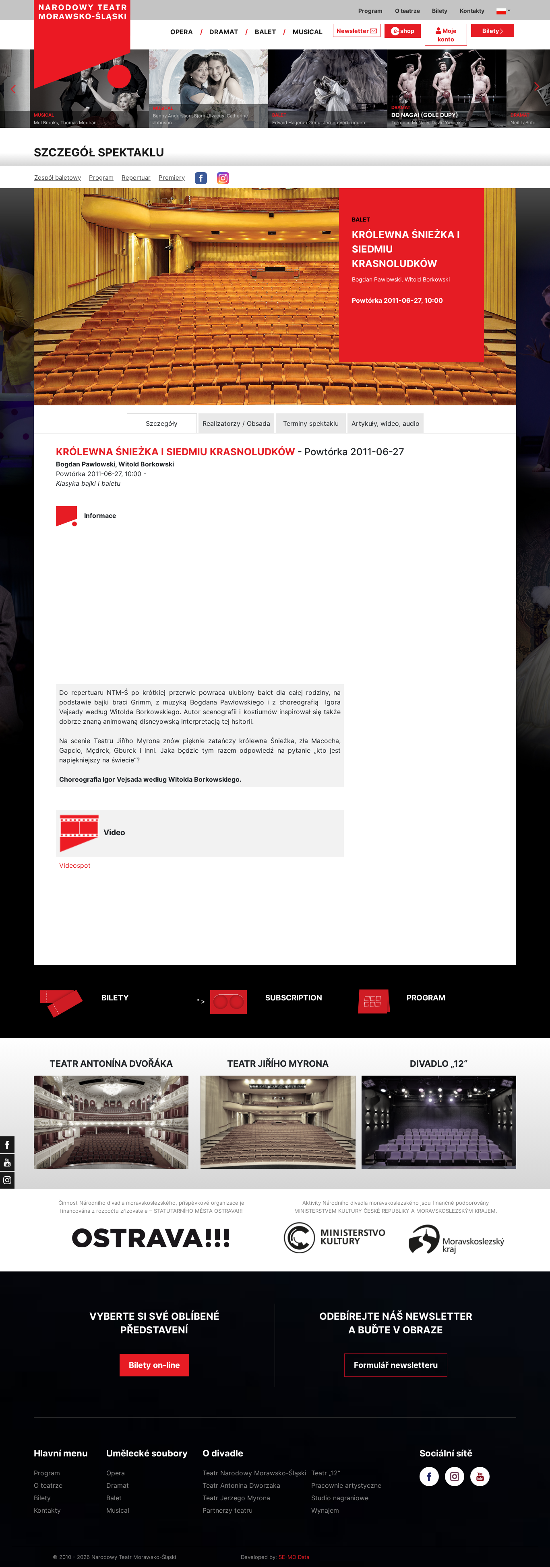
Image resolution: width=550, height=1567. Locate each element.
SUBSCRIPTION (293, 997)
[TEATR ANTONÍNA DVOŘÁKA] (111, 1122)
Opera (115, 1473)
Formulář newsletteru (396, 1365)
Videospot (75, 865)
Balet (114, 1498)
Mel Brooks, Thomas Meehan (35, 122)
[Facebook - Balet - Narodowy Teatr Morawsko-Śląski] (201, 178)
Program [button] (370, 10)
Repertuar (136, 177)
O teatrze (48, 1485)
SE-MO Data (294, 1557)
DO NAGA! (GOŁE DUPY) (395, 115)
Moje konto (447, 35)
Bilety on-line (154, 1365)
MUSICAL (308, 32)
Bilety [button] (439, 10)
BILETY (115, 997)
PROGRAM (426, 997)
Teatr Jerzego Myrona (236, 1498)
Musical (117, 1510)
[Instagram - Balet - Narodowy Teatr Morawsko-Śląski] (223, 178)
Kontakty (47, 1510)
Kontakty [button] (472, 10)
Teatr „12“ (325, 1473)
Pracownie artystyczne (346, 1485)
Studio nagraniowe (339, 1498)
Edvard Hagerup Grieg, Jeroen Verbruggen (288, 122)
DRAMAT (223, 32)
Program (101, 177)
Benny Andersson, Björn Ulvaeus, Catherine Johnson (170, 119)
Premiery (172, 177)
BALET (265, 32)
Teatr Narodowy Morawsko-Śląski (254, 1473)
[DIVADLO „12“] (439, 1122)
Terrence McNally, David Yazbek (396, 122)
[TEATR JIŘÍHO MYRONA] (278, 1122)
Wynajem (325, 1510)
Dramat (117, 1485)
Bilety (491, 30)
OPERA (181, 32)
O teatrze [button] (407, 10)
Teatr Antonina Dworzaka (241, 1485)
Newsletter (353, 30)
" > (200, 1001)
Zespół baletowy (57, 177)
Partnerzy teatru (227, 1510)
